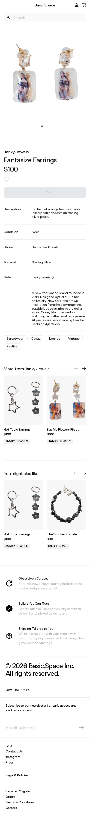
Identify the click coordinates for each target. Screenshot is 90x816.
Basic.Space (45, 5)
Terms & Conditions (20, 802)
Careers (11, 808)
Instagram (13, 757)
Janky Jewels (16, 151)
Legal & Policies (17, 775)
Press (10, 762)
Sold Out (45, 192)
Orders (10, 797)
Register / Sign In (18, 791)
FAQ (9, 746)
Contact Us (14, 751)
